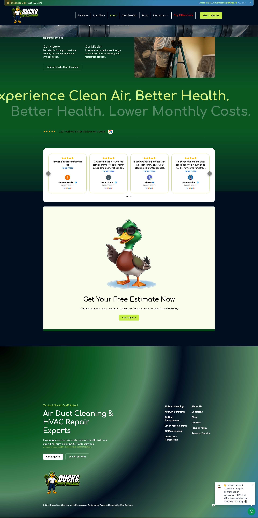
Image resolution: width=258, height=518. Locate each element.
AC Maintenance (173, 431)
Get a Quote (211, 15)
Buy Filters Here (183, 15)
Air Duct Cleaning (174, 406)
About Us (197, 406)
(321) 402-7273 (25, 2)
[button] (161, 15)
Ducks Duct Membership (171, 438)
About (113, 15)
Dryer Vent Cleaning (176, 425)
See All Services (77, 456)
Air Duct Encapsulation (172, 419)
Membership (129, 15)
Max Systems (126, 505)
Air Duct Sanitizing (175, 411)
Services (83, 15)
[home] (20, 15)
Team (145, 15)
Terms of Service (201, 433)
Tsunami (103, 505)
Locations (99, 15)
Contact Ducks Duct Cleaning (62, 67)
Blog (194, 417)
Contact (196, 422)
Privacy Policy (199, 428)
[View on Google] (67, 177)
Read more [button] (67, 171)
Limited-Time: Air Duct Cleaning (222, 3)
